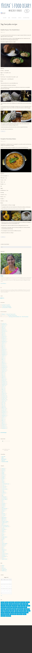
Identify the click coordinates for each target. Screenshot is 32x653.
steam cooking (7, 612)
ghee (19, 605)
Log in (3, 566)
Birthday (3, 477)
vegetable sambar (4, 559)
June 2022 (3, 345)
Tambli (3, 551)
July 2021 (3, 357)
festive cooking (14, 605)
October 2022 (4, 340)
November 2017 (4, 412)
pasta (3, 533)
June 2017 (3, 419)
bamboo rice (4, 474)
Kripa (2, 275)
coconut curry (4, 486)
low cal (3, 516)
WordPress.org (4, 570)
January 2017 (4, 425)
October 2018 (4, 398)
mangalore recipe (27, 609)
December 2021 (4, 351)
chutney (3, 482)
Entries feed (4, 568)
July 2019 (3, 386)
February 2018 (4, 408)
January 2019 (4, 394)
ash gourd (3, 469)
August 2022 (4, 342)
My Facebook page (3, 432)
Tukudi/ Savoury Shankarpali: (6, 306)
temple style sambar (5, 553)
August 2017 (4, 416)
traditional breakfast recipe (5, 614)
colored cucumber (4, 489)
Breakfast (3, 478)
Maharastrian (4, 518)
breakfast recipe (12, 602)
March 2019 (3, 392)
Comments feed (4, 569)
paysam (3, 534)
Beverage (3, 476)
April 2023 (3, 333)
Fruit (2, 502)
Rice (2, 540)
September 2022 (4, 341)
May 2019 (3, 389)
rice (24, 610)
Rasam (3, 539)
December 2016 (4, 427)
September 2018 (4, 399)
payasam (21, 610)
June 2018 (3, 403)
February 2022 (4, 349)
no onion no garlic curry (5, 526)
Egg (2, 495)
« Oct (1, 595)
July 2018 (3, 402)
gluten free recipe (4, 607)
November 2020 (4, 367)
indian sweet (20, 607)
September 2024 (4, 324)
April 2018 (3, 406)
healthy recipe (15, 607)
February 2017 (4, 424)
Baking (3, 472)
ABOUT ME (4, 17)
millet (3, 524)
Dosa (2, 494)
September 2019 (4, 384)
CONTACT (19, 17)
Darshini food (4, 492)
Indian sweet (4, 509)
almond (3, 602)
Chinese (3, 481)
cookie (3, 490)
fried (2, 500)
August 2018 (4, 401)
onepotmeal (11, 610)
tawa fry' (3, 552)
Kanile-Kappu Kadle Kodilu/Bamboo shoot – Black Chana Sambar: (18, 316)
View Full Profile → (4, 283)
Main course (4, 520)
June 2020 (3, 373)
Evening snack (4, 496)
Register (3, 565)
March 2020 (3, 377)
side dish (3, 546)
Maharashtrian (4, 517)
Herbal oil (3, 504)
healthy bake (9, 607)
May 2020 (3, 375)
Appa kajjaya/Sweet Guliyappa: (7, 307)
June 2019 (3, 388)
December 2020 (4, 366)
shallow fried (4, 544)
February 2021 (4, 363)
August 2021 (4, 355)
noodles (3, 527)
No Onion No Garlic (5, 525)
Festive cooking (4, 499)
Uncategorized (4, 556)
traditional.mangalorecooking (23, 612)
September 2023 (4, 331)
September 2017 (4, 415)
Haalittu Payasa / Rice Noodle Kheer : (10, 30)
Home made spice (4, 508)
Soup (2, 547)
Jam (2, 512)
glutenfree (28, 605)
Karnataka (3, 513)
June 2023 (3, 332)
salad (2, 542)
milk (2, 610)
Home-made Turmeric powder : (11, 314)
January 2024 (4, 329)
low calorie (3, 609)
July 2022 (3, 344)
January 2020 (4, 380)
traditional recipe (19, 614)
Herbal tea (3, 505)
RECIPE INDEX (14, 17)
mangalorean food (4, 522)
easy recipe (3, 605)
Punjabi (3, 538)
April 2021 (3, 360)
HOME (9, 17)
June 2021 (3, 358)
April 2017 (3, 421)
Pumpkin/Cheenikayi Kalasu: (8, 139)
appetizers (3, 468)
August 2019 (4, 385)
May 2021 (3, 359)
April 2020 (3, 376)
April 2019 (3, 390)
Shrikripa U (3, 314)
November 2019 (4, 382)
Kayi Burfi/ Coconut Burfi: (6, 304)
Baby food (3, 470)
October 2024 (4, 323)
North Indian (4, 529)
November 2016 (4, 428)
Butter (3, 479)
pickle (3, 535)
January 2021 (4, 364)
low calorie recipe (9, 609)
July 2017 (3, 417)
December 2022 (4, 338)
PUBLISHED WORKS (26, 17)
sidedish (28, 610)
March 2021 (3, 362)
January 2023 (4, 337)
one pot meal (6, 610)
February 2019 (4, 393)
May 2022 (3, 346)
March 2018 (3, 407)
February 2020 (4, 379)
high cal (3, 507)
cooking (3, 491)
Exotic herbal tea (4, 498)
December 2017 (4, 411)
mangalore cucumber (5, 521)
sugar (3, 548)
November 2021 (4, 353)
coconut (3, 485)
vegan (3, 557)
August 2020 (4, 371)
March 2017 (3, 423)
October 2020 (4, 368)
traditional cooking (12, 614)
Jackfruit (3, 511)
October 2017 (4, 414)
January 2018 (4, 410)
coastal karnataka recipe (5, 483)
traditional (3, 555)
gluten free (23, 605)
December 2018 (4, 395)
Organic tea (3, 531)
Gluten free (3, 503)
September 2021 (4, 354)
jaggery (25, 607)
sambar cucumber (4, 543)
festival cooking (8, 605)
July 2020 (3, 372)
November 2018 (4, 397)
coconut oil (3, 487)
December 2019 (4, 381)
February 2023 (4, 336)
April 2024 (3, 328)
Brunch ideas (17, 602)
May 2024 (3, 327)
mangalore (14, 609)
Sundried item (4, 549)
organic (3, 530)
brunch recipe (22, 602)
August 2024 (4, 325)
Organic (17, 610)
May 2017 (3, 420)
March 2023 (3, 335)
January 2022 (4, 350)
